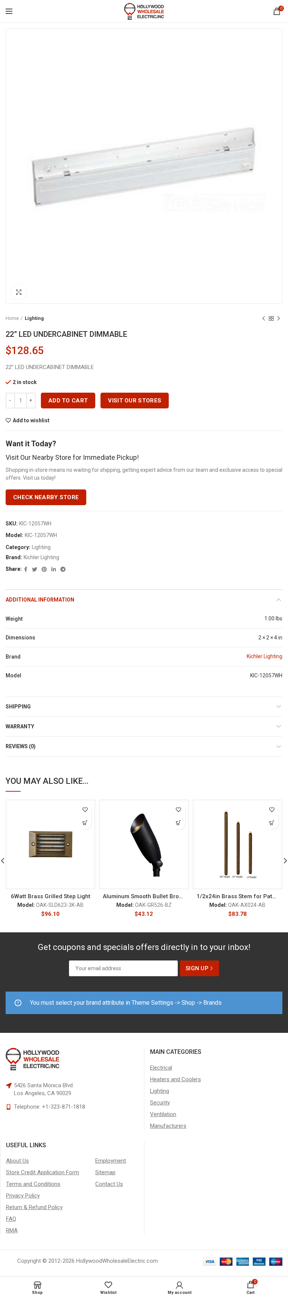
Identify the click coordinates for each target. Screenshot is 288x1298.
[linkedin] (53, 569)
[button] (85, 823)
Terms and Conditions (33, 1184)
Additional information (40, 600)
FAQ (11, 1218)
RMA (12, 1230)
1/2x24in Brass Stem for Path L (237, 896)
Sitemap (105, 1172)
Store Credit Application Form (42, 1172)
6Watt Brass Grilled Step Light (50, 896)
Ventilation (163, 1114)
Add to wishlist (31, 420)
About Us (17, 1160)
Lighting (34, 318)
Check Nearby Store (46, 497)
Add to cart (68, 400)
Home (12, 318)
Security (160, 1102)
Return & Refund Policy (34, 1207)
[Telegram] (63, 569)
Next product (278, 318)
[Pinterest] (44, 569)
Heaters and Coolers (175, 1079)
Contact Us (109, 1184)
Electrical (161, 1067)
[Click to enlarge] (18, 292)
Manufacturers (168, 1125)
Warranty (20, 726)
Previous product (263, 318)
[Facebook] (26, 569)
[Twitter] (34, 569)
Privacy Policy (23, 1195)
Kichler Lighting (41, 557)
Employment (110, 1160)
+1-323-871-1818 (63, 1106)
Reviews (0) (21, 746)
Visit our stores (134, 400)
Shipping (18, 707)
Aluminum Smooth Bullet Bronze (144, 896)
